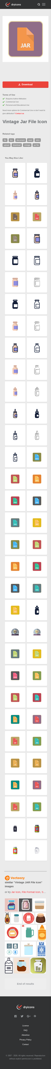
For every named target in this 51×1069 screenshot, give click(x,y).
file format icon (31, 892)
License (25, 1026)
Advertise (25, 1035)
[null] (11, 905)
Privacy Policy (25, 1040)
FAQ (25, 1030)
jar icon (15, 892)
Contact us (19, 114)
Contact (25, 1044)
